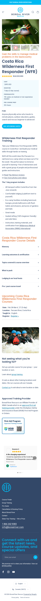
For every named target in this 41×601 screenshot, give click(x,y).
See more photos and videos (15, 178)
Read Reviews (18, 76)
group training (17, 374)
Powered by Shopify (30, 594)
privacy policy (6, 566)
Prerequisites (9, 94)
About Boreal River (8, 512)
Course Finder (7, 500)
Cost (5, 81)
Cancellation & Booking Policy (12, 509)
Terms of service (24, 597)
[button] (36, 31)
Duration (7, 88)
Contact (4, 516)
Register (14, 316)
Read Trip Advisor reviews (14, 175)
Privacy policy (15, 597)
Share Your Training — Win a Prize (13, 519)
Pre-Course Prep (10, 102)
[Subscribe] (35, 557)
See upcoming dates (12, 126)
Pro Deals (5, 506)
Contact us (6, 387)
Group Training (7, 503)
